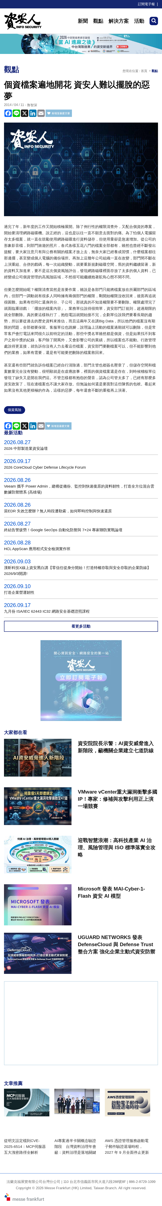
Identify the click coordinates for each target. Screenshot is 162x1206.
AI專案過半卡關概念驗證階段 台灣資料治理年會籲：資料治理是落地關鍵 (75, 1147)
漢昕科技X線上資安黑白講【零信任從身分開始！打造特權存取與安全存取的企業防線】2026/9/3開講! (77, 571)
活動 (139, 21)
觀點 (98, 21)
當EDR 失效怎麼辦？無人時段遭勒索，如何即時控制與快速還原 (58, 511)
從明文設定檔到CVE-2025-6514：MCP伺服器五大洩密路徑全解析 (25, 1147)
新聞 (83, 21)
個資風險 (14, 410)
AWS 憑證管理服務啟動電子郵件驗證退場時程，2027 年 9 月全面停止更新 (127, 1147)
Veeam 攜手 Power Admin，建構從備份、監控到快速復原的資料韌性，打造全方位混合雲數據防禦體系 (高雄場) (79, 489)
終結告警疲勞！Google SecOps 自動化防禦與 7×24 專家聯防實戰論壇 (63, 530)
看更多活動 (81, 626)
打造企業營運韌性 (19, 592)
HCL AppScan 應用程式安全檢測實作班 (37, 549)
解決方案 (119, 21)
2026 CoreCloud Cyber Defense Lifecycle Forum (45, 467)
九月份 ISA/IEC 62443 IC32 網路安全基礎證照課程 (47, 611)
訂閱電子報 (146, 4)
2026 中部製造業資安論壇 (26, 448)
